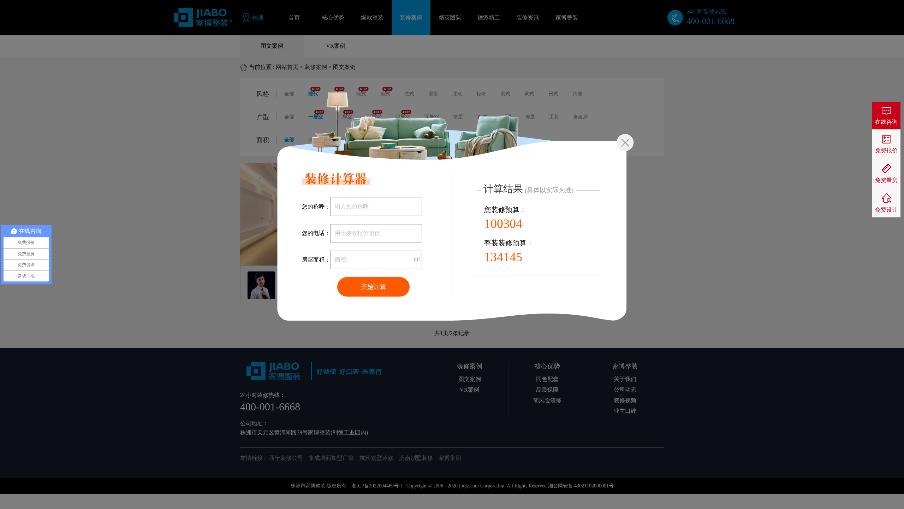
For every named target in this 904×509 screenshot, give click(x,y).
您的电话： (316, 233)
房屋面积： (316, 260)
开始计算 (373, 287)
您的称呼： (316, 207)
